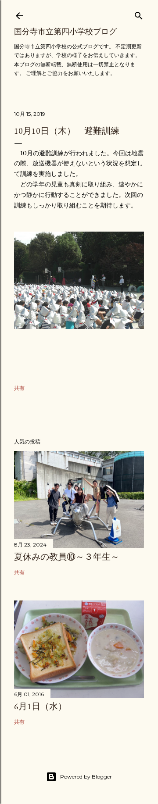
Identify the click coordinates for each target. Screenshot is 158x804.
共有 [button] (19, 388)
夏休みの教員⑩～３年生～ (66, 556)
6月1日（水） (40, 706)
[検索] (138, 13)
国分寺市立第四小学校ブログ (65, 31)
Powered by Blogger (86, 776)
